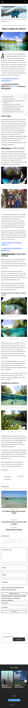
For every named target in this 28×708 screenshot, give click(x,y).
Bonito (4, 25)
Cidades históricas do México (14, 528)
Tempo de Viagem (9, 99)
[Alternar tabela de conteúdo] (23, 96)
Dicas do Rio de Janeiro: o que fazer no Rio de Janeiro (14, 522)
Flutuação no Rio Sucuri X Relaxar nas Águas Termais (12, 108)
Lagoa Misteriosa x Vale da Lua (13, 111)
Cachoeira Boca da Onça (8, 254)
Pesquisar (19, 639)
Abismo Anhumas (6, 148)
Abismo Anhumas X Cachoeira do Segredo (14, 101)
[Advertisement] (12, 623)
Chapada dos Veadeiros (13, 25)
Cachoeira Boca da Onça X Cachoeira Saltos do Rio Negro (13, 105)
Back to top (12, 704)
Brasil (7, 25)
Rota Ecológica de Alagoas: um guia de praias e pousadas (14, 512)
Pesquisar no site (8, 636)
